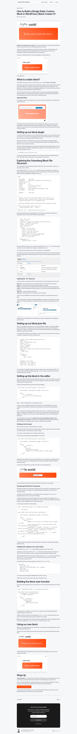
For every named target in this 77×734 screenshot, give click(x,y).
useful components (36, 488)
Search (56, 2)
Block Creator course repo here (49, 689)
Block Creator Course (21, 16)
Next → (58, 699)
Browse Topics (44, 2)
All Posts (51, 2)
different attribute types (31, 371)
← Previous (19, 699)
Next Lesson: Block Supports (24, 686)
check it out (29, 46)
